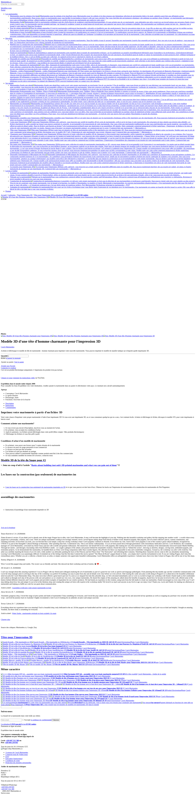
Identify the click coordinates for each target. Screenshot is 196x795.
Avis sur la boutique (8, 528)
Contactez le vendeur (8, 368)
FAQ (7, 757)
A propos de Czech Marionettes (16, 752)
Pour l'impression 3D (13, 116)
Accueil (3, 195)
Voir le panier (19, 362)
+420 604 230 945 (11, 743)
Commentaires (10, 407)
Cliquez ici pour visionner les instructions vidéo (18, 378)
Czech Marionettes (7, 347)
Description (9, 403)
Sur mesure (9, 83)
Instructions (9, 405)
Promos (8, 191)
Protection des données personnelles (18, 763)
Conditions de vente (12, 761)
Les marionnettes (11, 14)
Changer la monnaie (13, 358)
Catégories (12, 195)
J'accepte (38, 720)
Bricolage (8, 38)
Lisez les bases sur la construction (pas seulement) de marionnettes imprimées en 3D (35, 487)
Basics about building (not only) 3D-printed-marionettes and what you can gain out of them (74, 465)
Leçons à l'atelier (11, 171)
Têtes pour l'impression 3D (43, 195)
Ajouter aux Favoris (8, 366)
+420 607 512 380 (12, 740)
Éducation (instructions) (13, 759)
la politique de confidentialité (41, 720)
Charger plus (5, 619)
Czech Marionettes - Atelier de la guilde (152, 674)
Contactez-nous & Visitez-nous (16, 754)
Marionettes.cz (6, 2)
